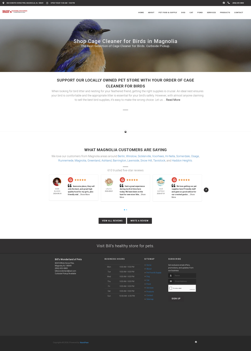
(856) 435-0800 (61, 268)
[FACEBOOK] (223, 3)
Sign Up (176, 298)
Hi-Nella (170, 156)
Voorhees (158, 156)
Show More (85, 194)
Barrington (119, 160)
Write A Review (139, 220)
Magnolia (80, 160)
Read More (173, 99)
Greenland (93, 160)
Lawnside (133, 160)
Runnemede (65, 160)
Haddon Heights (182, 160)
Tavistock (159, 160)
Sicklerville (144, 156)
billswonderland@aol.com (65, 271)
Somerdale (183, 156)
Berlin (121, 156)
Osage (195, 156)
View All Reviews (112, 220)
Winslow (131, 156)
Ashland (106, 160)
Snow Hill (146, 160)
